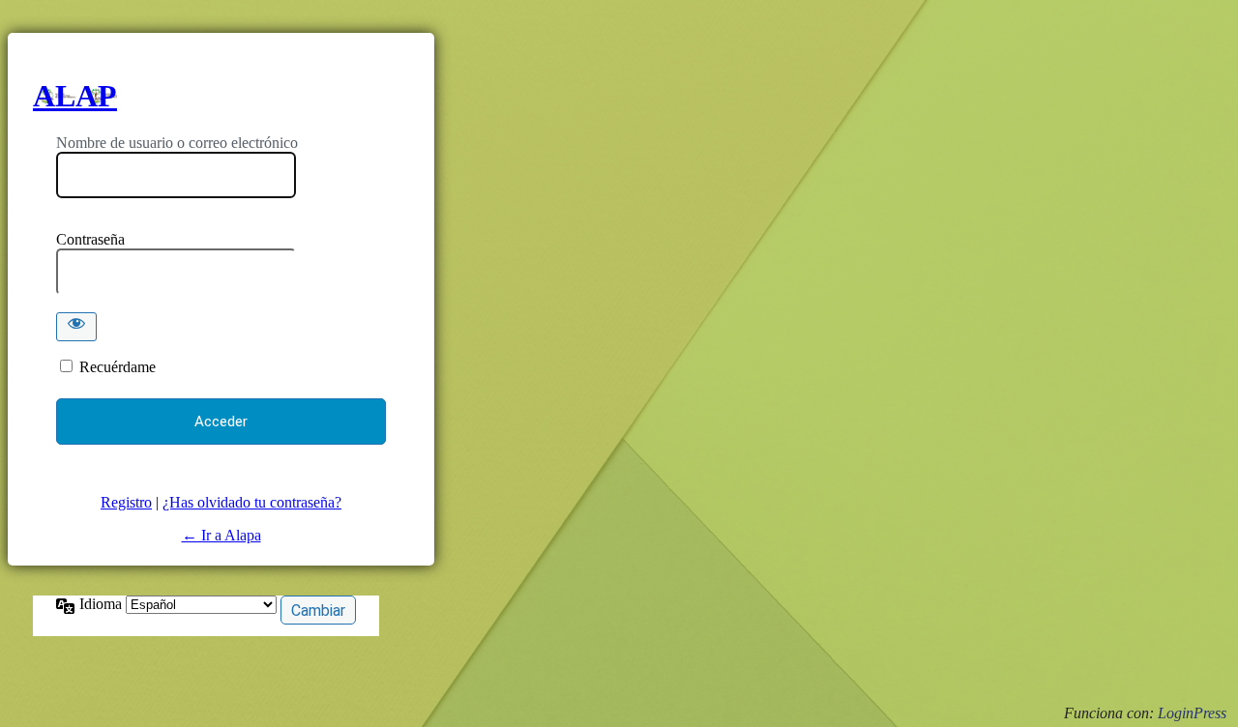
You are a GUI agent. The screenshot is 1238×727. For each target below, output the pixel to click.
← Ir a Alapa (221, 535)
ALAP (75, 95)
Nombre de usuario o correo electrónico (177, 142)
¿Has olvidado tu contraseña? (251, 502)
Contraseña (90, 239)
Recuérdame (117, 367)
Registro (126, 502)
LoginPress (1192, 713)
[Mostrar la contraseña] (76, 326)
